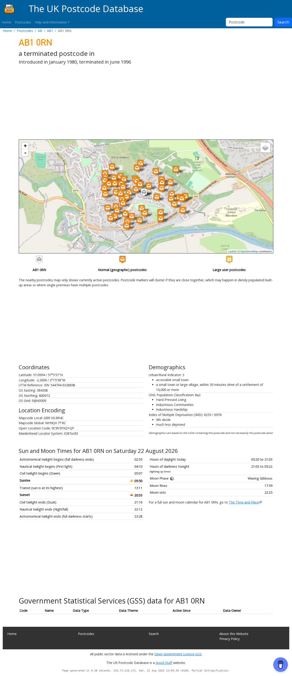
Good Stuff (164, 663)
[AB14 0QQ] (181, 199)
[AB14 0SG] (110, 218)
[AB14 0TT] (104, 188)
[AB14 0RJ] (170, 182)
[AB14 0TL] (113, 178)
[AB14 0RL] (162, 183)
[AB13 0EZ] (137, 168)
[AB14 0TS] (108, 184)
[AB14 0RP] (156, 197)
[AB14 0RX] (123, 203)
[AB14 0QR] (182, 210)
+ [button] (25, 146)
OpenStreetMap (249, 251)
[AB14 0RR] (126, 226)
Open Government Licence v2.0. (178, 654)
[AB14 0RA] (171, 194)
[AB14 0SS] (148, 186)
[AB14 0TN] (104, 180)
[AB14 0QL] (160, 218)
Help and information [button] (51, 22)
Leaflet (232, 251)
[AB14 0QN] (160, 213)
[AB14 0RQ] (126, 197)
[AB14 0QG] (131, 216)
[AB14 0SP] (136, 189)
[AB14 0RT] (125, 214)
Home (6, 22)
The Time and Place (244, 502)
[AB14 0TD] (124, 179)
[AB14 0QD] (144, 213)
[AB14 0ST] (140, 184)
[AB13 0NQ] (140, 163)
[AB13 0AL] (176, 169)
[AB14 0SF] (107, 208)
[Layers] (265, 147)
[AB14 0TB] (114, 184)
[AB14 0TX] (105, 194)
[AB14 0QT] (171, 199)
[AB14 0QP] (174, 204)
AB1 (50, 30)
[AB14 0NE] (155, 172)
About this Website (233, 634)
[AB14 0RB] (161, 188)
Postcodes (23, 22)
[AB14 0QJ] (141, 208)
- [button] (25, 153)
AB (40, 30)
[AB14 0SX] (123, 187)
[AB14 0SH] (120, 194)
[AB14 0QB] (139, 220)
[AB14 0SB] (114, 216)
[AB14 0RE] (112, 167)
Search (283, 22)
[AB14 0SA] (117, 211)
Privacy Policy (229, 639)
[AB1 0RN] (144, 192)
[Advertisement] (146, 103)
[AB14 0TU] (116, 192)
